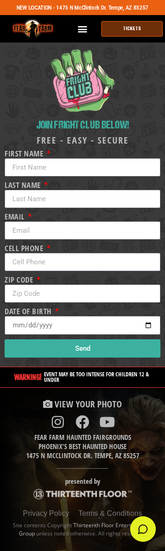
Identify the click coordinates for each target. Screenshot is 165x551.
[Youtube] (107, 422)
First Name (25, 154)
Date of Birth (29, 311)
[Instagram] (57, 422)
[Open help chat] (143, 529)
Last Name (24, 185)
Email (16, 217)
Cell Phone (25, 248)
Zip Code (20, 280)
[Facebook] (82, 422)
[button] (82, 29)
